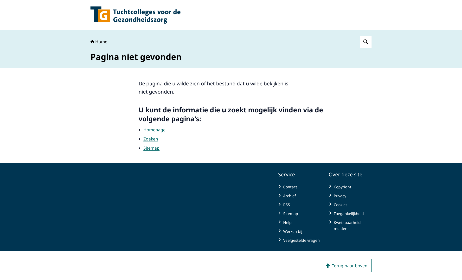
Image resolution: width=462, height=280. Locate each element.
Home (101, 42)
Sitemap (151, 148)
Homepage (154, 130)
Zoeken (150, 139)
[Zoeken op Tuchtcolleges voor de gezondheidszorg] (366, 42)
